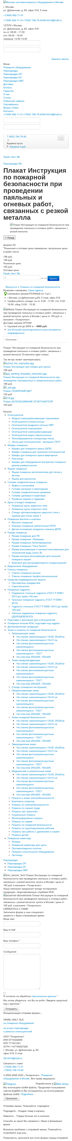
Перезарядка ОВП (13, 80)
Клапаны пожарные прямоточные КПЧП (34, 525)
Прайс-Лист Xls (11, 156)
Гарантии (8, 90)
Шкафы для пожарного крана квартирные (35, 455)
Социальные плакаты (23, 814)
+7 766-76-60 (33, 20)
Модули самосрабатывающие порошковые (35, 418)
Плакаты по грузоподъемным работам (33, 828)
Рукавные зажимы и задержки (28, 498)
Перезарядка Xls (12, 163)
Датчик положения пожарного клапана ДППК (36, 529)
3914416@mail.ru (52, 20)
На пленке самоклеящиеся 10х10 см (37, 640)
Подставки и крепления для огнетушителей (31, 619)
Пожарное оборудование (17, 67)
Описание (11, 339)
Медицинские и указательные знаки (31, 771)
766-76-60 (13, 1070)
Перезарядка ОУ (12, 77)
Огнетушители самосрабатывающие (32, 431)
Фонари (16, 841)
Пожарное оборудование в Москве (27, 1076)
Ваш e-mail (9, 929)
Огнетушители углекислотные (28, 421)
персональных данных (43, 996)
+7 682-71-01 (13, 20)
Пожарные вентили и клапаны (24, 519)
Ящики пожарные (17, 468)
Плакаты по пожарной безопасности (32, 824)
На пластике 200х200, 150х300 (34, 656)
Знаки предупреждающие (26, 660)
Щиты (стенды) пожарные (22, 502)
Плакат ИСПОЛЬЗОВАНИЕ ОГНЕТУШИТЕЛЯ (28, 401)
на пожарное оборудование (18, 1023)
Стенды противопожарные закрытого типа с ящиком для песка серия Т (36, 514)
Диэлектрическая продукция (23, 626)
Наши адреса (35, 290)
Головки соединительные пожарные (27, 482)
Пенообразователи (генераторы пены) (33, 438)
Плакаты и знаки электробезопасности (33, 797)
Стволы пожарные (18, 569)
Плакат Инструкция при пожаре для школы (27, 366)
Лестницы (17, 855)
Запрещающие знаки (23, 633)
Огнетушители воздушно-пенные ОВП (33, 425)
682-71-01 (13, 15)
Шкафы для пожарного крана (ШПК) (32, 448)
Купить (53, 278)
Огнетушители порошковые (27, 428)
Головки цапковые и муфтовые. (29, 495)
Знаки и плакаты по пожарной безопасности (32, 629)
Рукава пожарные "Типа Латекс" (29, 545)
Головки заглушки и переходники (30, 488)
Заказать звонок (60, 58)
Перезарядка (10, 70)
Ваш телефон (11, 940)
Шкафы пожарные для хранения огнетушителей (38, 451)
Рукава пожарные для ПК (26, 535)
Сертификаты (10, 104)
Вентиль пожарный (22, 522)
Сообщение (9, 951)
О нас (6, 94)
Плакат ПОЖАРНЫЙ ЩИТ (17, 390)
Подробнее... (28, 1094)
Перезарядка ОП (12, 74)
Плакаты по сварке (22, 821)
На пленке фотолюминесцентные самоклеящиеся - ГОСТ (35, 651)
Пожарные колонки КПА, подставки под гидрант (34, 623)
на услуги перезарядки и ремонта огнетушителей (17, 1029)
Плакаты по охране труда (26, 808)
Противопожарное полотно (27, 848)
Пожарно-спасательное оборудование (33, 851)
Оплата (7, 87)
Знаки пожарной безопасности (28, 717)
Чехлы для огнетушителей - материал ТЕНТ (36, 441)
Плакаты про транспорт (25, 811)
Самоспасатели (20, 586)
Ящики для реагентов (23, 478)
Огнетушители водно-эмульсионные (32, 435)
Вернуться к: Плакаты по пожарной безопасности (33, 286)
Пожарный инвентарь (19, 838)
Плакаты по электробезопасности (30, 804)
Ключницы (17, 458)
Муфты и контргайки (23, 485)
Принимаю (11, 1098)
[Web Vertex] (61, 1083)
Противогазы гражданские (26, 582)
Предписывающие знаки (25, 690)
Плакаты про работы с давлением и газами (35, 831)
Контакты (8, 111)
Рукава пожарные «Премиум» (28, 539)
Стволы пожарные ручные (26, 572)
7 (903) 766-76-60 (16, 136)
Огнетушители (15, 414)
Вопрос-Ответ (11, 107)
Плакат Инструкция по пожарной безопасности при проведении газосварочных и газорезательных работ (32, 378)
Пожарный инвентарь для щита (29, 845)
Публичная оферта (13, 100)
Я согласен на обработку (30, 996)
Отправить (11, 1008)
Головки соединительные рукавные (31, 492)
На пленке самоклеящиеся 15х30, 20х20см (40, 636)
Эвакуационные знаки (24, 744)
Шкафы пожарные (18, 445)
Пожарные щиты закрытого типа (29, 505)
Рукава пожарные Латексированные (31, 542)
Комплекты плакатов (23, 801)
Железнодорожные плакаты (27, 818)
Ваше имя (8, 918)
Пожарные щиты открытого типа (29, 509)
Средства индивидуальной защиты (27, 579)
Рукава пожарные (17, 532)
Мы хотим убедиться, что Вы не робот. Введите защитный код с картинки (35, 1002)
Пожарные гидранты (19, 589)
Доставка (8, 84)
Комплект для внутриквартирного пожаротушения (39, 562)
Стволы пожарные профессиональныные (34, 576)
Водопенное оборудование (23, 566)
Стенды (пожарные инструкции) (29, 687)
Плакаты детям (20, 834)
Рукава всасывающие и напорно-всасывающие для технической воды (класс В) (40, 550)
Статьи (7, 97)
